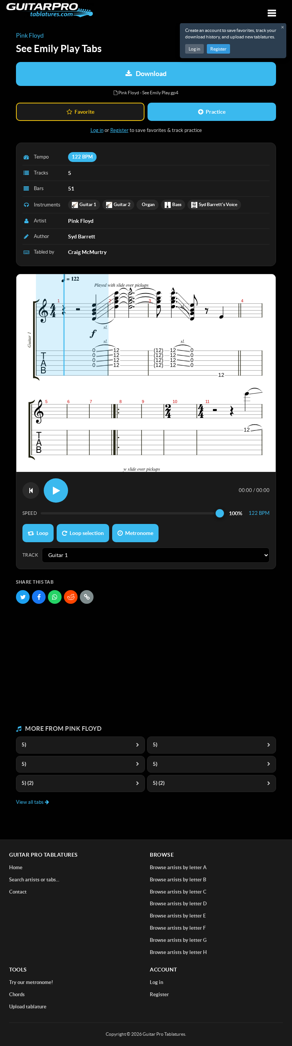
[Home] (49, 10)
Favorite (84, 112)
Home (15, 867)
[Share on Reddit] (71, 597)
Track (30, 554)
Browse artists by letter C (178, 892)
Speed (29, 513)
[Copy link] (87, 597)
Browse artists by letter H (178, 952)
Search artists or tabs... (34, 880)
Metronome (139, 533)
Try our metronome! (31, 982)
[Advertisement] (146, 664)
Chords (17, 994)
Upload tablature (27, 1006)
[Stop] (30, 490)
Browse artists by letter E (178, 916)
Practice (215, 112)
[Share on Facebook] (39, 597)
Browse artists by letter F (178, 928)
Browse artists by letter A (178, 867)
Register (218, 48)
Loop (42, 533)
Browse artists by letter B (178, 880)
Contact (18, 892)
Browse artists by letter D (178, 903)
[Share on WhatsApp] (55, 597)
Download (151, 74)
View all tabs (30, 802)
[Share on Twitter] (23, 597)
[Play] (56, 490)
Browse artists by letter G (178, 940)
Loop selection (87, 533)
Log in (194, 48)
